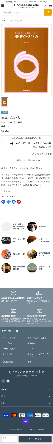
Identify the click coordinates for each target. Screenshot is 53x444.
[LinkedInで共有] (14, 202)
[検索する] (48, 12)
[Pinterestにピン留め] (19, 202)
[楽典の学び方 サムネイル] (4, 102)
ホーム (4, 20)
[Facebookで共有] (3, 202)
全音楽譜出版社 (15, 122)
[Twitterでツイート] (9, 202)
